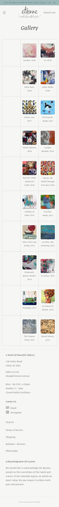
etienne (25, 502)
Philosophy (12, 450)
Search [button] (47, 13)
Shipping (10, 437)
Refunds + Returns (15, 443)
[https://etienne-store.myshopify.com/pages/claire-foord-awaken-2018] (29, 51)
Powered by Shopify (34, 502)
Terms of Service (14, 430)
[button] (4, 13)
